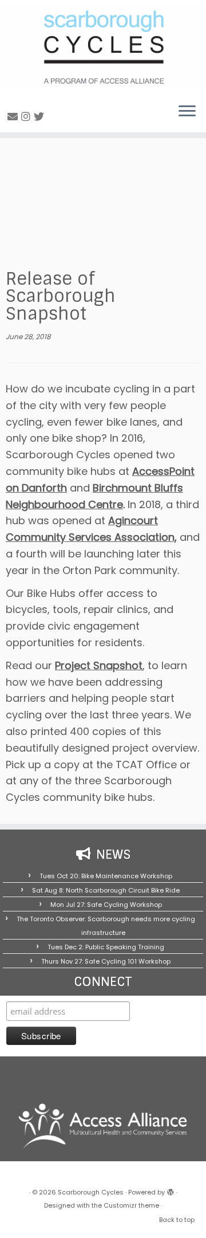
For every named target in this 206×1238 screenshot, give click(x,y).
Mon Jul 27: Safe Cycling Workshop (106, 904)
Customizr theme (131, 1205)
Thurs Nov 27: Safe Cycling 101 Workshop (106, 961)
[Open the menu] (187, 111)
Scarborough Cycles (91, 1192)
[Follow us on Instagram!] (27, 116)
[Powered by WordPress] (171, 1190)
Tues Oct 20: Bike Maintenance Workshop (105, 876)
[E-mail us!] (14, 116)
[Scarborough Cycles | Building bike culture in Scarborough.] (103, 47)
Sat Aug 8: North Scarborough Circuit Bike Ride (106, 890)
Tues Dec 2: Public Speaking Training (105, 947)
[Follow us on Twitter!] (40, 116)
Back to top (177, 1219)
